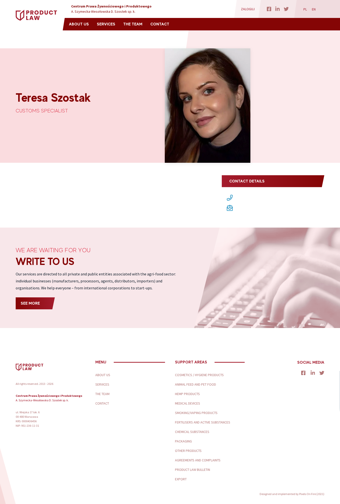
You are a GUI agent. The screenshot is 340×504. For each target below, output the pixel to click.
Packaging (183, 441)
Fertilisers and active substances (202, 422)
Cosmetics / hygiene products (199, 375)
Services (106, 24)
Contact (159, 24)
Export (181, 479)
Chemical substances (192, 431)
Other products (188, 450)
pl (305, 9)
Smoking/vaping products (196, 413)
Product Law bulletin (192, 469)
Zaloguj (248, 9)
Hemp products (187, 394)
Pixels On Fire (307, 494)
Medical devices (187, 403)
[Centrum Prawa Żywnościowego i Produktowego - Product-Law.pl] (36, 15)
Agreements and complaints (198, 460)
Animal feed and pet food (195, 384)
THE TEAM (132, 24)
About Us (79, 24)
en (314, 9)
